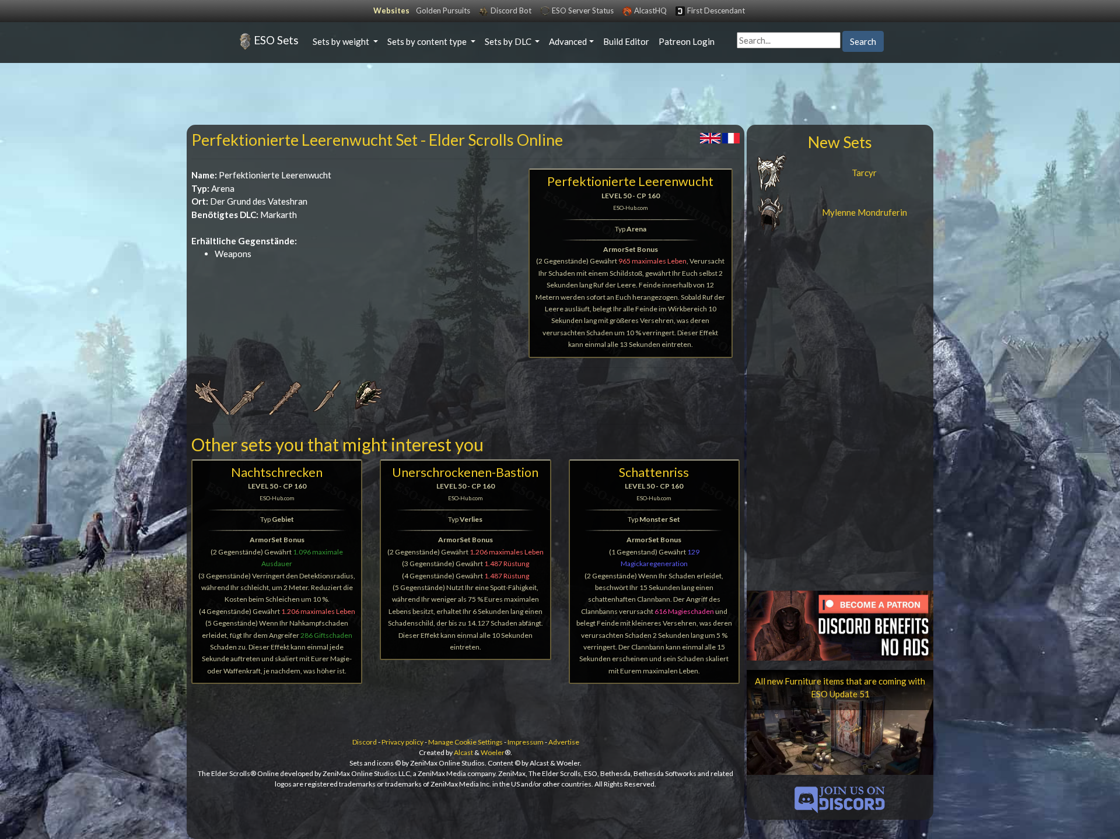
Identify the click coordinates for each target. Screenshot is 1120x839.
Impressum (526, 742)
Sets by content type (427, 41)
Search (863, 41)
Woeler (493, 752)
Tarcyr (864, 172)
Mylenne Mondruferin (864, 212)
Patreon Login (687, 41)
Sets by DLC (509, 41)
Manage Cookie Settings (465, 742)
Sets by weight (342, 41)
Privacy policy (403, 742)
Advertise (563, 742)
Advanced (568, 41)
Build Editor (626, 41)
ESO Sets (276, 40)
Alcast (463, 752)
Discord (364, 742)
